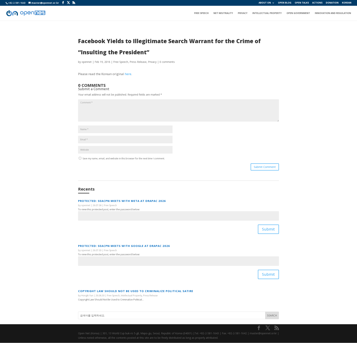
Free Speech (201, 13)
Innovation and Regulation (333, 13)
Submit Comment (265, 167)
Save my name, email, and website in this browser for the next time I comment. (124, 158)
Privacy (242, 13)
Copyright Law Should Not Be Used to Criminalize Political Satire (135, 291)
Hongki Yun (87, 295)
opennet (87, 62)
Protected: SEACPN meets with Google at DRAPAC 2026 (124, 246)
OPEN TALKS (302, 3)
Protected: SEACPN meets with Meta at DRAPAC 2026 (122, 201)
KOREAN (346, 3)
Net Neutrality (223, 13)
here (128, 74)
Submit (268, 229)
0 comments (167, 62)
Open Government (298, 13)
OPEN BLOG (284, 3)
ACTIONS (317, 3)
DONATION (332, 3)
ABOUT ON (265, 3)
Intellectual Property (267, 13)
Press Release (138, 62)
